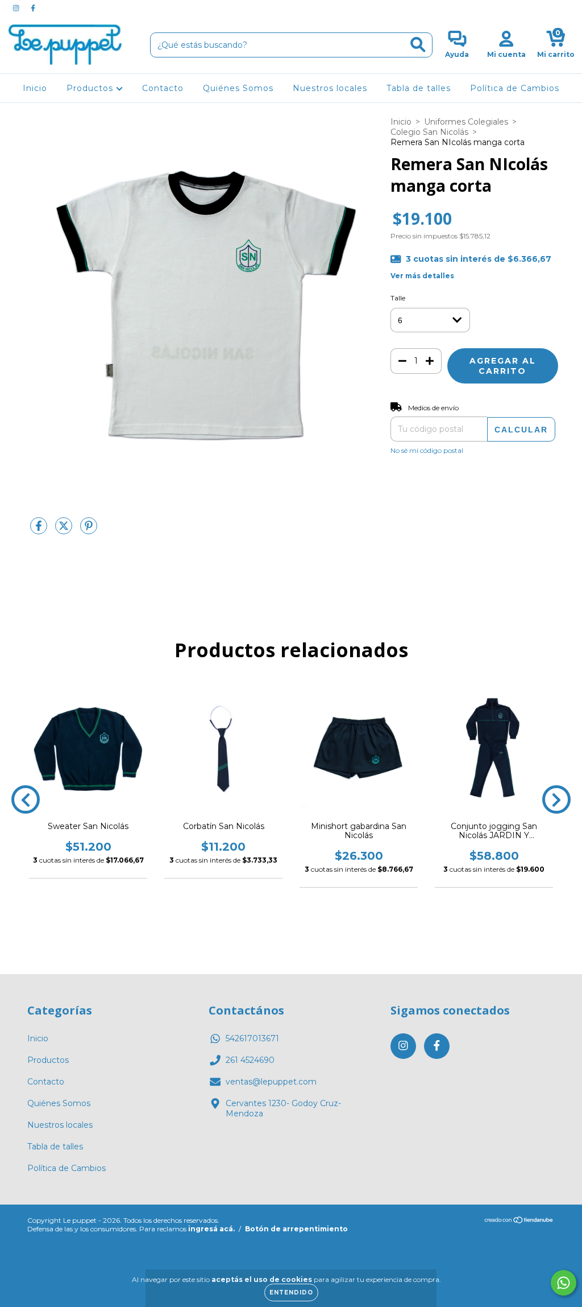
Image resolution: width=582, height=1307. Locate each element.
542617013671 (252, 1038)
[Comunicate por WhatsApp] (563, 1283)
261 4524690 (250, 1060)
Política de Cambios (514, 88)
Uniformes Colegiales (466, 122)
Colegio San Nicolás (429, 132)
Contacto (163, 88)
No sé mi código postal (426, 450)
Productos (91, 88)
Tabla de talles (418, 88)
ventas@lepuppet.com (271, 1082)
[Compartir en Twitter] (64, 530)
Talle (397, 298)
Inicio (35, 88)
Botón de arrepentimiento (296, 1228)
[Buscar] (418, 44)
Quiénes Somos (238, 88)
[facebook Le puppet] (33, 8)
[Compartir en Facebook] (39, 530)
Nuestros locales (330, 88)
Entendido (291, 1292)
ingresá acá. (211, 1228)
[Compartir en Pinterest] (88, 530)
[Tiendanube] (519, 1221)
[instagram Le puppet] (17, 8)
